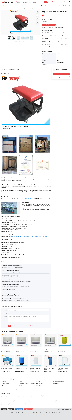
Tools (2, 385)
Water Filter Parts (39, 383)
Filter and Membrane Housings (58, 381)
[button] (42, 2)
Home (2, 8)
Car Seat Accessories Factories (7, 401)
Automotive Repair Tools (37, 395)
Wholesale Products (36, 412)
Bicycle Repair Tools (47, 395)
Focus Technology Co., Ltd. (28, 416)
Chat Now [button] (64, 24)
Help (51, 5)
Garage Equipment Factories (35, 401)
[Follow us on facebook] (62, 409)
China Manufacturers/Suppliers (27, 412)
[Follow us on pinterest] (68, 409)
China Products (18, 412)
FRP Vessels (11, 236)
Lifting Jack (21, 395)
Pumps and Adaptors (5, 383)
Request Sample (61, 27)
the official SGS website (27, 198)
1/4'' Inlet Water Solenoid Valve (20, 347)
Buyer (46, 5)
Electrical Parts (56, 383)
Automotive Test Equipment (12, 395)
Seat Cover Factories (24, 401)
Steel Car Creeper (5, 403)
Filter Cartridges (35, 236)
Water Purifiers (3, 381)
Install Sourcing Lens (29, 409)
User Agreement (42, 416)
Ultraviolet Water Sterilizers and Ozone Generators (27, 383)
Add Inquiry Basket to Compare (21, 41)
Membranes (38, 381)
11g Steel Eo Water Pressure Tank (21, 368)
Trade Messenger (18, 409)
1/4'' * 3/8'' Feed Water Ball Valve (35, 347)
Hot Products (13, 412)
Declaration (48, 416)
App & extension (58, 5)
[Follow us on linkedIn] (70, 409)
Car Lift (3, 395)
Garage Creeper (13, 403)
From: (6, 310)
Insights (59, 412)
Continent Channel (49, 412)
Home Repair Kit (28, 395)
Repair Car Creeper (60, 401)
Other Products (38, 385)
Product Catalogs (17, 378)
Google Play (11, 409)
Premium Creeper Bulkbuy (22, 403)
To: (6, 313)
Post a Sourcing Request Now (32, 325)
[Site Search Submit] (46, 2)
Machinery (20, 385)
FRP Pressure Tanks (17, 236)
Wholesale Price (42, 412)
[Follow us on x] (63, 409)
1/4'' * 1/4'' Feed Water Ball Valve (6, 347)
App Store (4, 409)
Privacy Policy (53, 416)
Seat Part (16, 401)
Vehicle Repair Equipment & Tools (24, 8)
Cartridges (20, 381)
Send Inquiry (48, 24)
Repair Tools (33, 8)
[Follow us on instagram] (65, 409)
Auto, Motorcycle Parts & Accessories (10, 8)
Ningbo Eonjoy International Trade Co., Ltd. (51, 14)
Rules (70, 5)
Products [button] (19, 2)
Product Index (55, 412)
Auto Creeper (45, 401)
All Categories (5, 5)
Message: (5, 316)
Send (10, 325)
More (2, 405)
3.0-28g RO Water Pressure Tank (6, 368)
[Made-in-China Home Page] (7, 2)
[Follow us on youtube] (67, 409)
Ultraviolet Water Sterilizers (27, 236)
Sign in (70, 2)
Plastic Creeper (52, 401)
